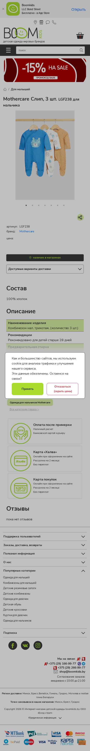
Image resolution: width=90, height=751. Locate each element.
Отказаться (63, 388)
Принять (27, 389)
